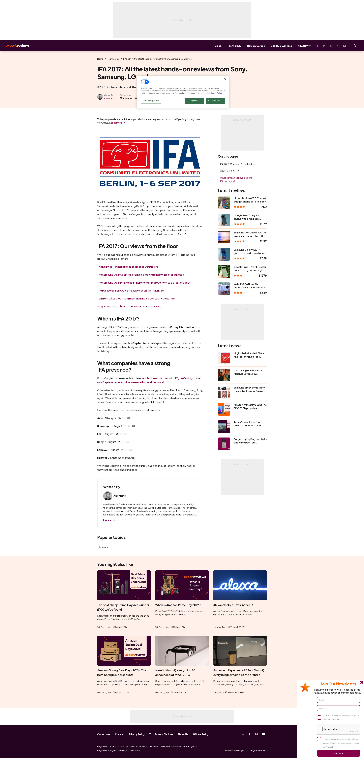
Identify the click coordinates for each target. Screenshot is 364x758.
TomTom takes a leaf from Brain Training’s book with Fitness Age (136, 298)
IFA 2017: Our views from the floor (237, 164)
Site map (119, 734)
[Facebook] (317, 45)
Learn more (115, 122)
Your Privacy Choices (161, 734)
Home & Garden (256, 45)
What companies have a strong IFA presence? (236, 179)
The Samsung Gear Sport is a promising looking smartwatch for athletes (140, 274)
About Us (183, 734)
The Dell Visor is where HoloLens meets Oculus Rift (127, 266)
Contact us (103, 734)
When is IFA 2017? (229, 170)
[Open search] (354, 45)
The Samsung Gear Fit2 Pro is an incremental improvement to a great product (143, 282)
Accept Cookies (215, 101)
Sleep (218, 45)
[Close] (225, 79)
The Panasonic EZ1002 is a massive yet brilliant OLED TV (130, 290)
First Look (104, 547)
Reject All (194, 101)
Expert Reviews (15, 45)
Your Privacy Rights (151, 101)
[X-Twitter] (331, 45)
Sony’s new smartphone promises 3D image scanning (129, 306)
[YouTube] (344, 45)
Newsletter (304, 45)
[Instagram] (337, 45)
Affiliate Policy (201, 734)
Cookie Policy (216, 93)
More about (109, 520)
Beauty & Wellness (281, 45)
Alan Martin (109, 98)
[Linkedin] (324, 45)
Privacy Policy (137, 734)
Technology (234, 45)
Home (100, 59)
